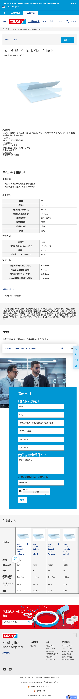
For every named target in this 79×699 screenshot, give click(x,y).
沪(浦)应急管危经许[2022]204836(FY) (40, 695)
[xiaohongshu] (10, 670)
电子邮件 (25, 431)
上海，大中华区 (67, 648)
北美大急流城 (66, 654)
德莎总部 (33, 646)
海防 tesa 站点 (51, 659)
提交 (22, 500)
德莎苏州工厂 (50, 646)
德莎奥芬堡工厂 (51, 651)
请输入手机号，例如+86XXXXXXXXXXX (36, 423)
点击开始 (36, 492)
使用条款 (47, 678)
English (15, 7)
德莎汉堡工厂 (50, 657)
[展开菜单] (4, 21)
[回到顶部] (75, 635)
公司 (21, 415)
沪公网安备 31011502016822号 (41, 686)
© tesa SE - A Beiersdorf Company (32, 682)
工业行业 (31, 13)
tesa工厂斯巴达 (51, 648)
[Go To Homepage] (4, 13)
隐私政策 (39, 477)
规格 (7, 39)
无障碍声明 (38, 678)
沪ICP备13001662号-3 (51, 682)
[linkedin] (4, 670)
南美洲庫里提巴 (67, 657)
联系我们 (67, 40)
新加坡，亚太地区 (68, 651)
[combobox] (41, 448)
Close (71, 3)
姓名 (21, 406)
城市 (23, 439)
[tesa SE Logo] (17, 21)
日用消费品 (15, 13)
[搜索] (67, 21)
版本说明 (23, 678)
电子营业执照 (41, 691)
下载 (15, 39)
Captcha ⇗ (44, 494)
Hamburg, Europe (67, 646)
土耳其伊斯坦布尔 (68, 659)
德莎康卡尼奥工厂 (52, 654)
